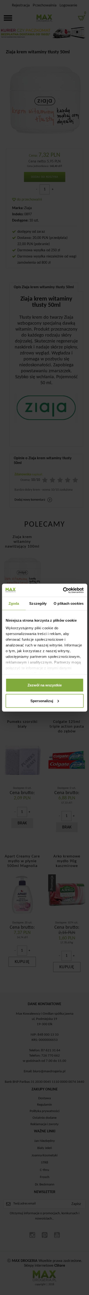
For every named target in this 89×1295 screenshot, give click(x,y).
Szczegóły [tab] (38, 603)
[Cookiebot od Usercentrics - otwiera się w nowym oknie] (63, 590)
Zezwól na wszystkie (45, 685)
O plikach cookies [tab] (69, 603)
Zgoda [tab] (14, 603)
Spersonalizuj (41, 701)
